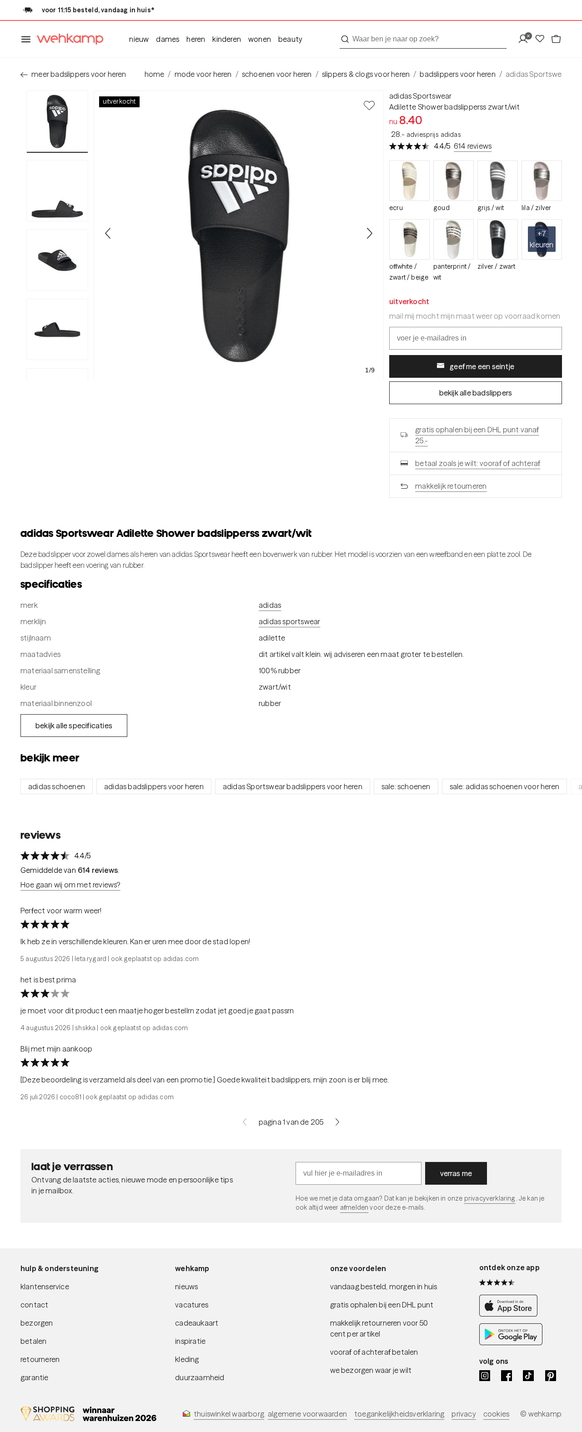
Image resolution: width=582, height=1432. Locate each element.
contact (34, 1304)
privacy (464, 1413)
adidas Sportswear (420, 95)
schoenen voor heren (277, 74)
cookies (496, 1413)
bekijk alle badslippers (475, 392)
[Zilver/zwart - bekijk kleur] (497, 239)
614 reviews (473, 145)
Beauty (290, 39)
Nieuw (139, 39)
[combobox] (423, 39)
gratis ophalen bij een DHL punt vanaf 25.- (477, 435)
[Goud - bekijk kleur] (453, 180)
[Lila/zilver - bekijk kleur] (542, 180)
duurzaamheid (199, 1377)
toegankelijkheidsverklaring (399, 1413)
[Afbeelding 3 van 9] (57, 260)
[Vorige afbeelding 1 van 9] (108, 233)
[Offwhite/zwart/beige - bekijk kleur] (409, 239)
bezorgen (36, 1322)
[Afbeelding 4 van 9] (57, 330)
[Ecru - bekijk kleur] (409, 180)
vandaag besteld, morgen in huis (383, 1286)
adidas (270, 605)
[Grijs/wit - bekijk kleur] (497, 180)
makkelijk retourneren (451, 486)
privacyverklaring (490, 1198)
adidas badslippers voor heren (154, 786)
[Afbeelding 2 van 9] (57, 191)
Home (155, 74)
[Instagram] (484, 1375)
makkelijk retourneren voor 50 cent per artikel (379, 1328)
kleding (187, 1359)
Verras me (456, 1173)
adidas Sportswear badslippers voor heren (292, 786)
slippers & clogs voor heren (366, 74)
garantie (34, 1377)
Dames (167, 39)
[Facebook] (506, 1375)
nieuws (186, 1286)
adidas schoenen (56, 786)
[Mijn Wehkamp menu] (525, 39)
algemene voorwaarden (307, 1413)
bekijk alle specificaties (73, 725)
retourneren (40, 1359)
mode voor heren (203, 74)
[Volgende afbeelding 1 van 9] (369, 233)
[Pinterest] (550, 1375)
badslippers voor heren (457, 74)
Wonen (259, 39)
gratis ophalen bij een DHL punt (382, 1304)
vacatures (191, 1304)
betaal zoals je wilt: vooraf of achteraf (477, 463)
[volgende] (337, 1122)
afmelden (354, 1207)
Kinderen (226, 39)
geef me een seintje (482, 366)
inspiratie (190, 1341)
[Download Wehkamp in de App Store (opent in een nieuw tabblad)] (510, 1314)
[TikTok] (528, 1375)
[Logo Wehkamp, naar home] (67, 39)
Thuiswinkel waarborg (229, 1413)
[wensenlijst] (542, 39)
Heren (195, 39)
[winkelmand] (556, 39)
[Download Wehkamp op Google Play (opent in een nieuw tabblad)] (510, 1343)
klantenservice (44, 1286)
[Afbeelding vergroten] (239, 235)
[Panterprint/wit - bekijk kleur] (453, 239)
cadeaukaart (196, 1322)
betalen (33, 1341)
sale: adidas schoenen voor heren (504, 786)
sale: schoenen (406, 786)
